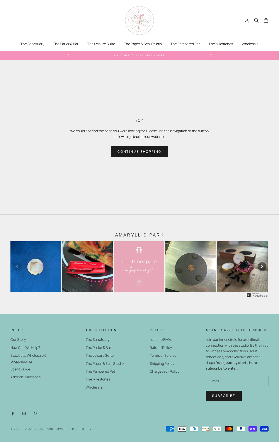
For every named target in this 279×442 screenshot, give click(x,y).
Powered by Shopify (73, 428)
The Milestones (221, 43)
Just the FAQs (161, 339)
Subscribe (223, 395)
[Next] (262, 266)
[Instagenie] (257, 294)
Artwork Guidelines (25, 377)
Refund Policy (161, 347)
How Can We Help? (25, 347)
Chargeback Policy (164, 371)
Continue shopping (139, 151)
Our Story (18, 339)
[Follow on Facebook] (12, 413)
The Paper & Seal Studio (143, 43)
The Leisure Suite (101, 43)
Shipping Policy (162, 363)
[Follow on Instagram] (24, 413)
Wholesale (250, 43)
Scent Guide (20, 369)
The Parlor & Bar (65, 43)
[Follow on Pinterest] (35, 413)
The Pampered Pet (185, 43)
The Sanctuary (32, 43)
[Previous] (17, 266)
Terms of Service (163, 355)
